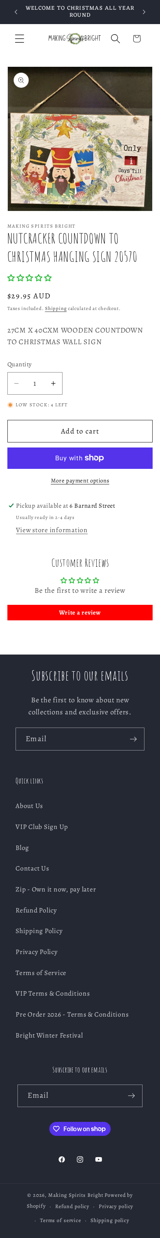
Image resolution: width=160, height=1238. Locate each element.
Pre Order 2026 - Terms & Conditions (72, 1014)
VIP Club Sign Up (42, 826)
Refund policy (72, 1206)
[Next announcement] (144, 12)
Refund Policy (36, 910)
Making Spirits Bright (75, 1195)
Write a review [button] (80, 612)
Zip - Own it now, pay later (56, 889)
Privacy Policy (37, 951)
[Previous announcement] (15, 12)
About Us (29, 805)
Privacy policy (116, 1206)
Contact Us (32, 868)
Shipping (56, 308)
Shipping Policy (39, 930)
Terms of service (60, 1220)
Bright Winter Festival (49, 1035)
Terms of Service (41, 972)
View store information (52, 530)
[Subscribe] (133, 739)
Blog (22, 847)
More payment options (80, 480)
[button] (19, 38)
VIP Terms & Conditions (53, 993)
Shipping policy (109, 1220)
